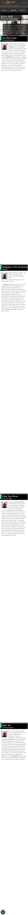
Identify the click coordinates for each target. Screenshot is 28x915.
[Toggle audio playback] (3, 912)
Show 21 (22, 10)
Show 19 (4, 10)
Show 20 (13, 10)
